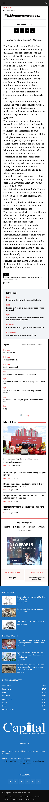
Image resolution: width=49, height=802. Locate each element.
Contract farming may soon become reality (37, 578)
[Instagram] (16, 781)
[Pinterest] (27, 30)
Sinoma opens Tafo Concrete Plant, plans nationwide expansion (20, 460)
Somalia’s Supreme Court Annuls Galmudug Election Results (20, 374)
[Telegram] (27, 781)
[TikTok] (33, 781)
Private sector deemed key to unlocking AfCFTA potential (25, 327)
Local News (7, 7)
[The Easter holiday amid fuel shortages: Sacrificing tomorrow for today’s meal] (9, 644)
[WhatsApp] (32, 30)
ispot (8, 297)
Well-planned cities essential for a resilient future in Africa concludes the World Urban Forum (25, 319)
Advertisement (28, 344)
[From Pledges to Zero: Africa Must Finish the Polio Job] (9, 600)
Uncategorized (11, 332)
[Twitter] (22, 30)
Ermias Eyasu (12, 578)
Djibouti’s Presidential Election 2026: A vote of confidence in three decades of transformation (31, 655)
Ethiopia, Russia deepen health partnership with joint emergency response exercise (23, 485)
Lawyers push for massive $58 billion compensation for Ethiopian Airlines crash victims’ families (30, 667)
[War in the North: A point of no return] (9, 624)
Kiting (5, 409)
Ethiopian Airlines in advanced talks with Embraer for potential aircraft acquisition (23, 496)
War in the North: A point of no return (30, 621)
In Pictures (6, 350)
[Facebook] (16, 30)
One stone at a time (9, 353)
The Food (7, 282)
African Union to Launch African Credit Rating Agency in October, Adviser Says (24, 382)
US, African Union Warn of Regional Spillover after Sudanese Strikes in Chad (23, 401)
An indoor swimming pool (10, 367)
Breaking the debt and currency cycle (30, 609)
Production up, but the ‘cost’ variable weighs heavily (23, 300)
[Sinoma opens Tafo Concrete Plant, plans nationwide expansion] (24, 440)
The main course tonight (10, 360)
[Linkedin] (21, 781)
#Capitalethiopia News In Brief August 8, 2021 (21, 335)
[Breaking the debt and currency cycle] (9, 612)
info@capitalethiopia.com (20, 758)
